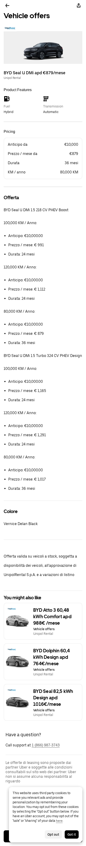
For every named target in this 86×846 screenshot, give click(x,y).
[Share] (78, 5)
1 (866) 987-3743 (46, 745)
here (59, 820)
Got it (71, 834)
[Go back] (7, 5)
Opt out (53, 834)
